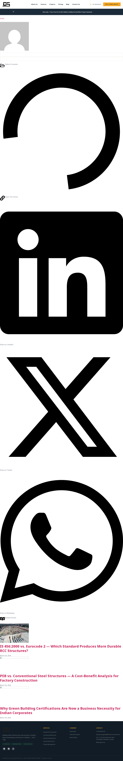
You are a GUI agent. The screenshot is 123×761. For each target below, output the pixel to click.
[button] (61, 274)
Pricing (60, 4)
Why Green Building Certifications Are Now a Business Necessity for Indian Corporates (60, 710)
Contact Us (76, 4)
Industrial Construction (50, 732)
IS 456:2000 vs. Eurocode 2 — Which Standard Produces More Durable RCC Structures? (60, 648)
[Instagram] (13, 749)
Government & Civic (49, 741)
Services (43, 4)
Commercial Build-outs (49, 735)
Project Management (49, 744)
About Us (34, 4)
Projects (52, 4)
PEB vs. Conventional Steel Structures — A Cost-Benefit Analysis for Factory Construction (59, 678)
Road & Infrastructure (49, 738)
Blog (67, 4)
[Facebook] (8, 749)
